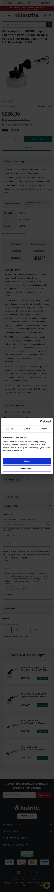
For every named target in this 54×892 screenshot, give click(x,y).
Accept (27, 461)
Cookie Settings (26, 468)
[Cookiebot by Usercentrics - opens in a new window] (40, 421)
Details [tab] (27, 429)
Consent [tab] (9, 429)
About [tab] (44, 429)
